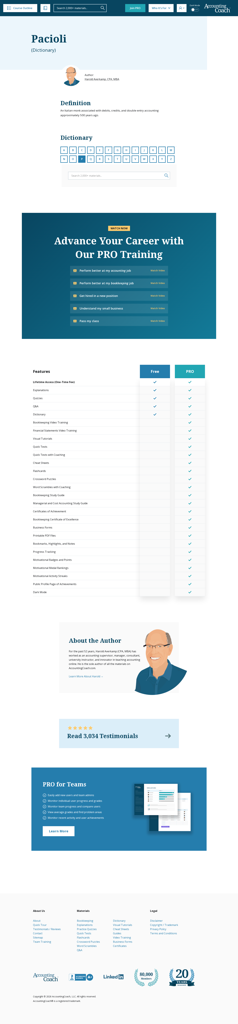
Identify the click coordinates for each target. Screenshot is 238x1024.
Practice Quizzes (87, 929)
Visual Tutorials (122, 925)
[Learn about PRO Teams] (162, 808)
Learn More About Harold (84, 676)
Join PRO (135, 8)
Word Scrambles (87, 946)
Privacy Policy (158, 929)
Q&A (79, 950)
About (36, 921)
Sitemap (38, 937)
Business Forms (122, 942)
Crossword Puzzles (88, 942)
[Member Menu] (182, 8)
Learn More (58, 831)
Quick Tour (40, 925)
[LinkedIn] (114, 976)
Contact (37, 933)
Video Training (122, 937)
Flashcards (83, 937)
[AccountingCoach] (217, 8)
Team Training (42, 942)
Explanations (85, 925)
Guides (117, 933)
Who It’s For (159, 8)
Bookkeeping (85, 921)
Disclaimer (156, 921)
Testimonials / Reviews (47, 929)
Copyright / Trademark (164, 925)
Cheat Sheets (121, 929)
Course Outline (22, 8)
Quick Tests (84, 933)
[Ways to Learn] (45, 8)
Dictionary (119, 921)
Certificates (120, 946)
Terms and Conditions (163, 933)
